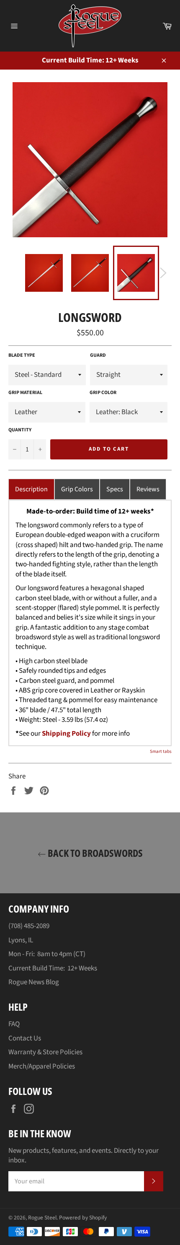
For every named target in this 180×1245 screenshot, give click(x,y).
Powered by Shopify (83, 1218)
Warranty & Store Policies (45, 1052)
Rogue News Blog (33, 982)
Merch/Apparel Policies (41, 1066)
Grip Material (25, 392)
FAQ (14, 1024)
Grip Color (103, 392)
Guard (98, 355)
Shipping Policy (66, 734)
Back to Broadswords (94, 853)
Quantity (19, 430)
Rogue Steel (42, 1218)
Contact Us (24, 1038)
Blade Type (21, 355)
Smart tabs (161, 751)
